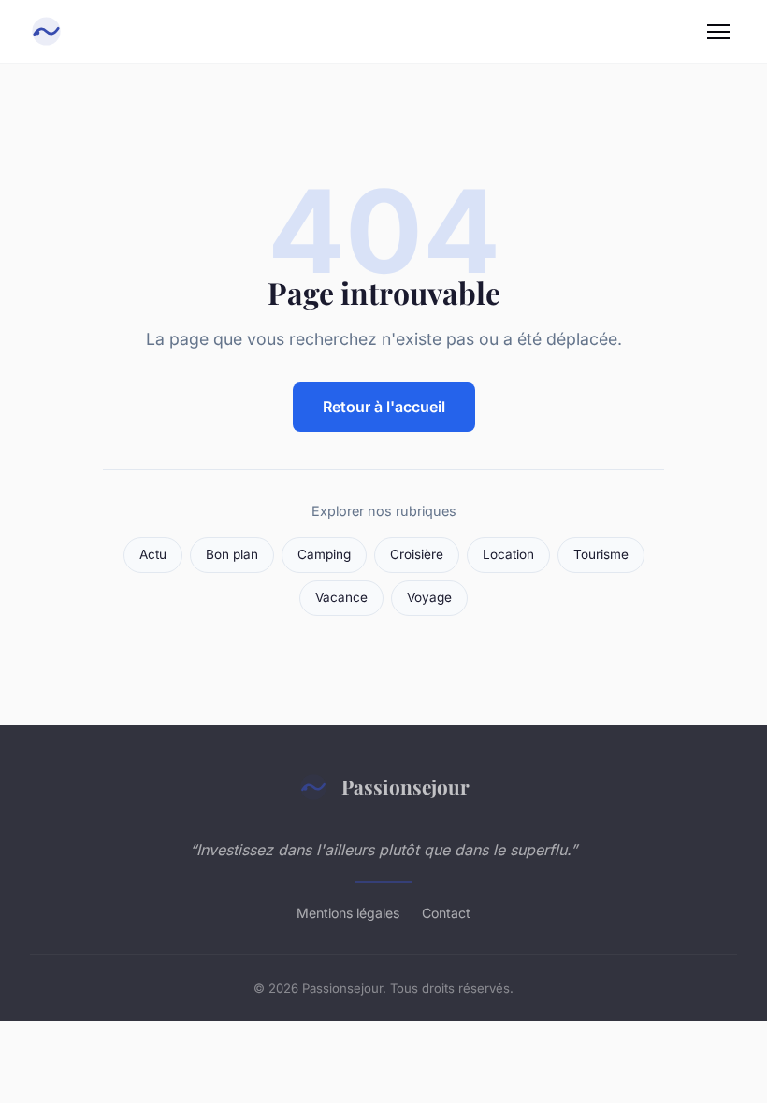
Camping (324, 554)
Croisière (416, 554)
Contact (446, 913)
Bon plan (232, 554)
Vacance (341, 597)
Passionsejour (405, 786)
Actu (152, 554)
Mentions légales (348, 913)
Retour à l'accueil (384, 406)
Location (508, 554)
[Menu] (718, 32)
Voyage (429, 597)
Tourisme (601, 554)
